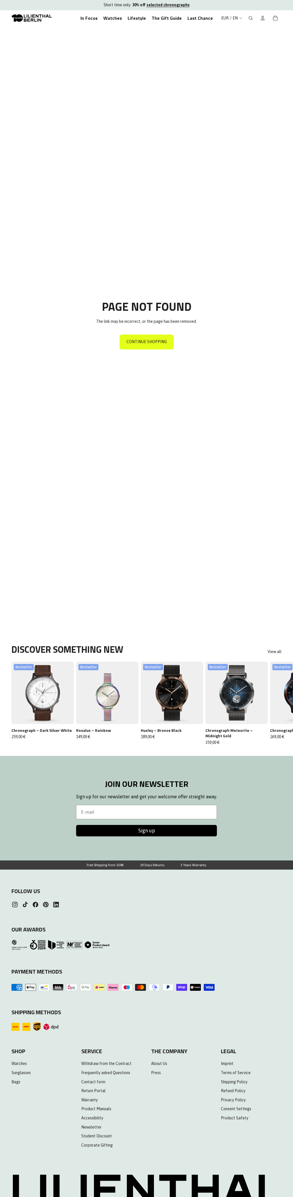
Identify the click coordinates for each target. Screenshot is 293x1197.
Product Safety (234, 1118)
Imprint (227, 1064)
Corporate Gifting (97, 1145)
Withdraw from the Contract (106, 1064)
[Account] (262, 18)
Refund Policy (233, 1091)
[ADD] (65, 715)
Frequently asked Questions (105, 1072)
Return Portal (93, 1091)
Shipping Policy (234, 1082)
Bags (15, 1082)
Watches (19, 1064)
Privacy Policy (233, 1100)
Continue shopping (146, 341)
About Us (159, 1064)
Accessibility (92, 1118)
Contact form (93, 1082)
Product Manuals (96, 1109)
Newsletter (91, 1127)
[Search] (250, 18)
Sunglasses (21, 1072)
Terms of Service (236, 1072)
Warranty (89, 1100)
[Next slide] (275, 703)
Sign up (146, 831)
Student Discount (96, 1136)
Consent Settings (236, 1109)
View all (275, 651)
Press (156, 1072)
